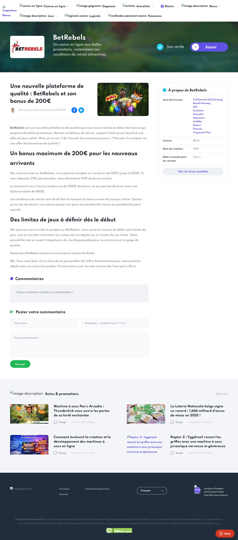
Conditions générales (97, 489)
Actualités (143, 6)
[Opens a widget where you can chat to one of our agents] (225, 534)
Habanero (199, 118)
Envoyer (20, 364)
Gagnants (108, 6)
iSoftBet (197, 122)
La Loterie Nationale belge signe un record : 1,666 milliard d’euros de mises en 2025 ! (197, 411)
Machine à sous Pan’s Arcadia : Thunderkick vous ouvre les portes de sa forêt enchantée (82, 411)
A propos (64, 489)
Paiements (155, 16)
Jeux (51, 16)
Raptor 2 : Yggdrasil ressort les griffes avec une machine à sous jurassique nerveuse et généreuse (197, 441)
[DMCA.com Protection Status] (119, 530)
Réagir (63, 422)
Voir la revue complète (193, 171)
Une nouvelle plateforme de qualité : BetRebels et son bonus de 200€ (47, 94)
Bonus (213, 6)
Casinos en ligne (55, 6)
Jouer (211, 47)
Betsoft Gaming (202, 103)
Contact (63, 494)
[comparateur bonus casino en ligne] (10, 11)
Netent (197, 125)
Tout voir (221, 394)
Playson (197, 129)
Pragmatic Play (202, 132)
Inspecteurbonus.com (30, 519)
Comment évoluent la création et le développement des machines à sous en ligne (82, 441)
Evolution (198, 111)
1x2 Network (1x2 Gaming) (208, 100)
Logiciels (95, 16)
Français (146, 491)
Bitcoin (169, 6)
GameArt (198, 114)
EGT (195, 107)
